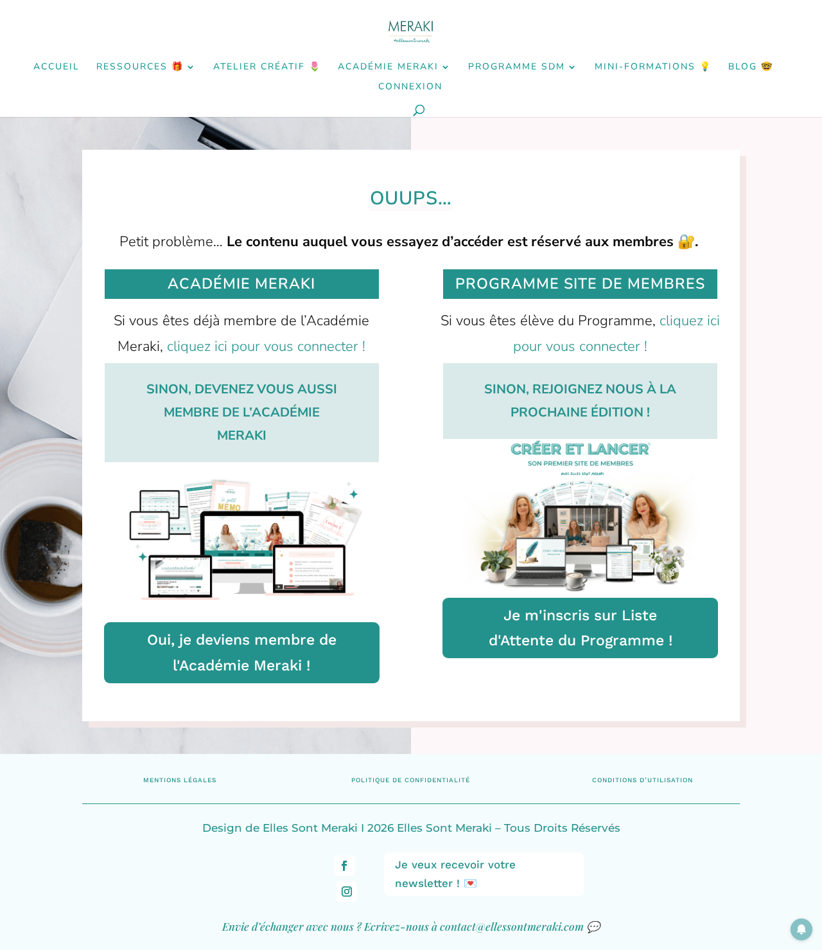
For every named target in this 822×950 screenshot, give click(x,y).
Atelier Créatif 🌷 (267, 67)
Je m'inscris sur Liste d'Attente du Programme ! (580, 628)
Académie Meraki (388, 67)
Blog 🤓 (750, 67)
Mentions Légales (179, 780)
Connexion (410, 87)
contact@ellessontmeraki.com (512, 926)
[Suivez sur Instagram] (347, 891)
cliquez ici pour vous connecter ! (266, 346)
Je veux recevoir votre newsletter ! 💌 (455, 874)
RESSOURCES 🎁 (140, 67)
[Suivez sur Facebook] (344, 866)
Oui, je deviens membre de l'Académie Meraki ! (242, 652)
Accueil (56, 67)
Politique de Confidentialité (410, 780)
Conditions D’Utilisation (642, 780)
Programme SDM (516, 67)
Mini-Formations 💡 (653, 67)
